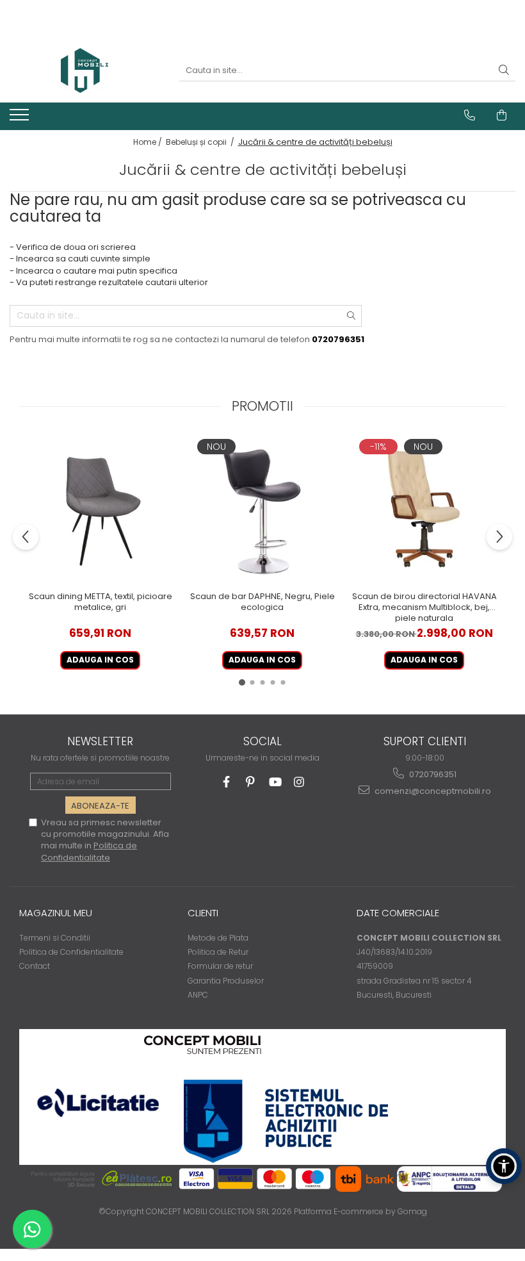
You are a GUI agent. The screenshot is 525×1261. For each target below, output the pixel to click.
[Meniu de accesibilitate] (504, 1166)
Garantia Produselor (226, 980)
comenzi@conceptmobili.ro (432, 791)
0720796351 (431, 774)
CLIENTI (203, 912)
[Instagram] (299, 782)
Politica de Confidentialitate (89, 851)
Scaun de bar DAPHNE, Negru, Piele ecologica (262, 602)
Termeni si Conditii (54, 937)
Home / (148, 141)
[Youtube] (275, 782)
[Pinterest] (250, 782)
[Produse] (21, 118)
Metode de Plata (218, 937)
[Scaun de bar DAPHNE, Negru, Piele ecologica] (262, 510)
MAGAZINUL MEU (55, 912)
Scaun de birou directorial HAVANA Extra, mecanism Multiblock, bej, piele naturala (424, 606)
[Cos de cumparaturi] (501, 115)
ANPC (198, 994)
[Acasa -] (84, 70)
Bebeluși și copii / (201, 141)
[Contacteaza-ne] (469, 115)
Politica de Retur (218, 951)
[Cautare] (503, 70)
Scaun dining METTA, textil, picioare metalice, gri (100, 602)
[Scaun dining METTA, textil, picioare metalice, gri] (100, 510)
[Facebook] (226, 782)
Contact (34, 965)
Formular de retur (220, 965)
